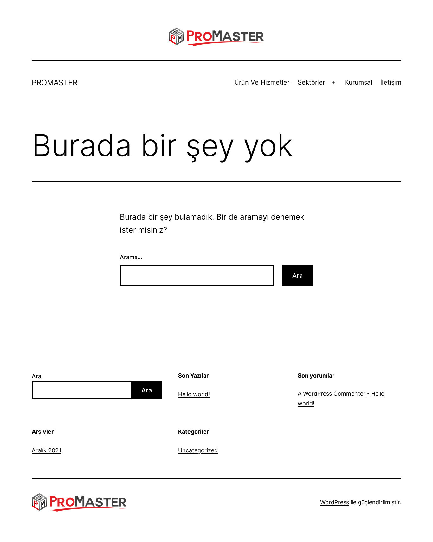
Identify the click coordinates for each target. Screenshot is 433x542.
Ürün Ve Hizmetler (261, 82)
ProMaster (54, 82)
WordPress (334, 502)
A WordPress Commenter (331, 393)
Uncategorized (198, 450)
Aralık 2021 (46, 450)
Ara (36, 376)
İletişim (390, 82)
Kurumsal (358, 82)
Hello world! (194, 394)
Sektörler (311, 82)
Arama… (131, 257)
